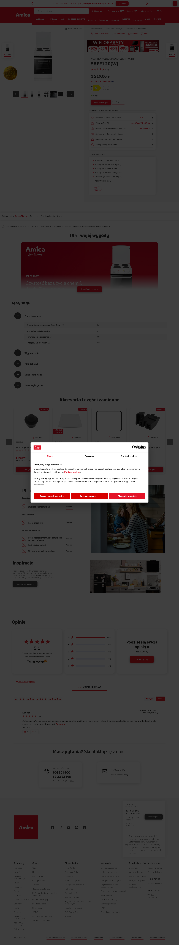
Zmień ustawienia (88, 496)
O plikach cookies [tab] (129, 456)
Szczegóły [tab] (89, 456)
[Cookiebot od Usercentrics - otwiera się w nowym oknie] (134, 447)
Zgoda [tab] (50, 456)
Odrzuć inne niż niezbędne (52, 496)
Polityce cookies (72, 472)
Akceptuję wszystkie (127, 496)
